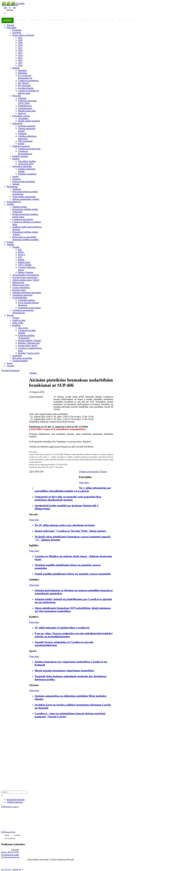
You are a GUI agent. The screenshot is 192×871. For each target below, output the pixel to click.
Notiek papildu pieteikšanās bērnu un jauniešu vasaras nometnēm (73, 573)
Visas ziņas (84, 482)
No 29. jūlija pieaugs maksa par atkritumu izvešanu (65, 525)
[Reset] (2, 795)
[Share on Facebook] (88, 471)
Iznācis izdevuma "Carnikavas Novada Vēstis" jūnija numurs (70, 530)
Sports (122, 20)
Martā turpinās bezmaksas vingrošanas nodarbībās (64, 670)
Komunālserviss (55, 20)
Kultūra (85, 20)
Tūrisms (134, 20)
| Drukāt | (33, 373)
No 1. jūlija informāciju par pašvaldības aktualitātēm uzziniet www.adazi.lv (73, 489)
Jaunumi (7, 20)
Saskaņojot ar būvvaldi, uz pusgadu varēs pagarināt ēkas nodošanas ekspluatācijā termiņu (68, 498)
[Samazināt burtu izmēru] (14, 7)
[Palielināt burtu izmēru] (5, 7)
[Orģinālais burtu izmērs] (9, 10)
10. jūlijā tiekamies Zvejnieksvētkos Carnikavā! (62, 627)
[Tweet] (103, 471)
